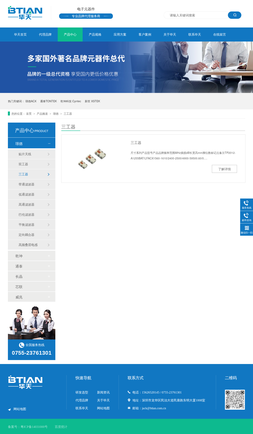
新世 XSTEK (92, 101)
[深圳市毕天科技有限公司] (25, 388)
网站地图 (19, 409)
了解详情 (224, 169)
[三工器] (93, 158)
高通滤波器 (26, 204)
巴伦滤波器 (26, 214)
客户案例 (145, 34)
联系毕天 (194, 34)
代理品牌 (45, 34)
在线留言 (219, 34)
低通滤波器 (26, 194)
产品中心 (70, 34)
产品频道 (43, 113)
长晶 (19, 276)
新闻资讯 (103, 392)
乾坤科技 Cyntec (70, 101)
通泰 (19, 266)
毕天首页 (20, 34)
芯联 (19, 286)
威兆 (19, 296)
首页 (29, 113)
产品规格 (95, 34)
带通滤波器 (26, 184)
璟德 (56, 113)
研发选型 (82, 392)
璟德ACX (30, 101)
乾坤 (19, 255)
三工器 (68, 113)
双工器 (23, 164)
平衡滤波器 (26, 224)
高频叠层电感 (28, 244)
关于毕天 (169, 34)
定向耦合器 (26, 234)
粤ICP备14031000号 (34, 426)
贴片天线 (25, 154)
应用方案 (120, 34)
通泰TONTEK (48, 101)
